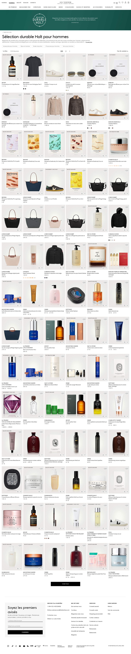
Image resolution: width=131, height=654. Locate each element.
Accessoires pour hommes (10, 46)
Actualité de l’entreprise (78, 631)
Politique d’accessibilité (61, 646)
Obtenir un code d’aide (54, 619)
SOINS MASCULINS (50, 7)
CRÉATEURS (37, 7)
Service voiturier (93, 625)
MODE (61, 7)
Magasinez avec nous (77, 614)
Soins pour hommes (68, 46)
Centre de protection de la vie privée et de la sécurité (79, 626)
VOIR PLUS (65, 584)
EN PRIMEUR (13, 7)
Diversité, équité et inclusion (79, 617)
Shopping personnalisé (96, 614)
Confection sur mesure (95, 621)
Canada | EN (39, 646)
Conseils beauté (94, 606)
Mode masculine (37, 46)
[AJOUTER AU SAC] (18, 79)
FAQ (109, 614)
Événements (92, 629)
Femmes (4, 2)
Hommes (12, 2)
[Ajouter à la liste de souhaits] (21, 79)
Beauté (19, 2)
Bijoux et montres (25, 46)
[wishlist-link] (122, 2)
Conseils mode (93, 610)
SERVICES (118, 7)
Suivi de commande (113, 610)
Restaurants (92, 632)
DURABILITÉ (109, 7)
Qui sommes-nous (76, 606)
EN (114, 3)
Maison (25, 2)
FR (117, 3)
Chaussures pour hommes (53, 46)
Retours (110, 606)
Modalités (52, 645)
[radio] (62, 51)
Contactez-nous (52, 615)
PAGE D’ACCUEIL (8, 32)
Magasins (74, 635)
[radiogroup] (65, 51)
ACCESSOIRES (98, 7)
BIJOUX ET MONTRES (83, 7)
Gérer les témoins (70, 646)
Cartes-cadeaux (94, 617)
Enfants (33, 2)
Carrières (74, 610)
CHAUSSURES (69, 7)
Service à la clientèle (77, 621)
